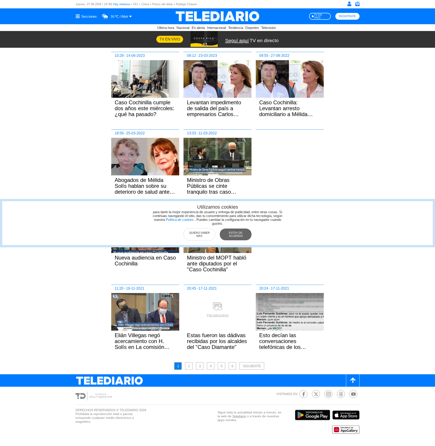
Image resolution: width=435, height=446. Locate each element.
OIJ (135, 4)
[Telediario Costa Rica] (217, 16)
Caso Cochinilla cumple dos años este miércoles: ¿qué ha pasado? (144, 108)
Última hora (165, 28)
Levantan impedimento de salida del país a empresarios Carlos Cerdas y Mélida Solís (214, 111)
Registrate (347, 16)
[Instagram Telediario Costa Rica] (328, 394)
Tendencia (235, 28)
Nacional (182, 28)
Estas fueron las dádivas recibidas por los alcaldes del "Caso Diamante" (217, 341)
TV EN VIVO (318, 16)
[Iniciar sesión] (349, 4)
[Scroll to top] (353, 380)
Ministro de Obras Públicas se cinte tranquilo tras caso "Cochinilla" (209, 189)
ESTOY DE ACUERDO (236, 234)
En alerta (198, 28)
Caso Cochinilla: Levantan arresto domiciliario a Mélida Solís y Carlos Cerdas (285, 111)
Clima (145, 4)
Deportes (252, 28)
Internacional (216, 28)
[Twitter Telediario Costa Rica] (316, 394)
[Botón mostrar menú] (86, 16)
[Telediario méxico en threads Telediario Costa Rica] (341, 394)
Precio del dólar (162, 4)
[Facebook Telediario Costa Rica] (303, 394)
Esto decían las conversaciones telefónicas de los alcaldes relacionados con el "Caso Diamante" (287, 347)
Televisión (268, 28)
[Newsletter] (357, 5)
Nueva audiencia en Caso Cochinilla (145, 261)
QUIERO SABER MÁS (199, 234)
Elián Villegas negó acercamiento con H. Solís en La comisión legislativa (139, 344)
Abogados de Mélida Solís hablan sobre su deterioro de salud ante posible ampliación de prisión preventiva (142, 192)
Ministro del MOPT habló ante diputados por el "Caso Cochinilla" (216, 263)
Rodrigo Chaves (186, 4)
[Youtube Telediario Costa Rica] (353, 394)
